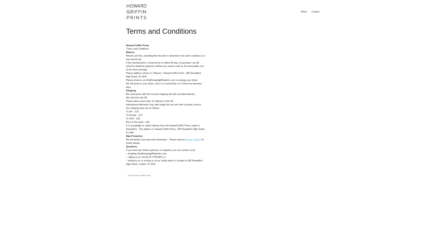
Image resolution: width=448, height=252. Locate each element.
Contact (316, 11)
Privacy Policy (193, 139)
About (304, 11)
